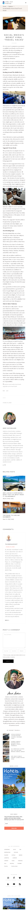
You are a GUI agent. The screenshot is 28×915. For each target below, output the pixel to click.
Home (4, 6)
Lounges (15, 857)
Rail (5, 863)
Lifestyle (6, 857)
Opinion (10, 6)
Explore (16, 852)
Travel (6, 866)
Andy (4, 397)
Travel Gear (14, 866)
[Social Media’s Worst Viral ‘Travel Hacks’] (14, 418)
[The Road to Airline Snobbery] (14, 507)
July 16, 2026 (6, 498)
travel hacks (18, 384)
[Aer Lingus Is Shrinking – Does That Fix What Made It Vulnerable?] (14, 483)
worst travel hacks (12, 386)
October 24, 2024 (7, 402)
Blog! (14, 849)
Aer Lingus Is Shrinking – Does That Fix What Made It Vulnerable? (13, 494)
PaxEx (13, 860)
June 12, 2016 (6, 519)
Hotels (13, 855)
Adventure (7, 849)
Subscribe (14, 828)
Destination (7, 852)
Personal (20, 860)
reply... (7, 620)
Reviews (12, 863)
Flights (6, 855)
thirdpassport (11, 544)
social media (12, 384)
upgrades (5, 386)
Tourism (19, 863)
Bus (20, 849)
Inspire (20, 855)
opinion (6, 384)
